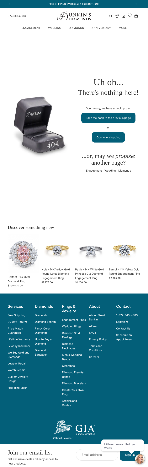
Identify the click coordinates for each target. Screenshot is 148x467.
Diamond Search (45, 321)
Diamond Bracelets (74, 383)
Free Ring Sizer (17, 387)
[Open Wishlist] (130, 16)
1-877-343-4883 (127, 315)
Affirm (93, 326)
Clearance (68, 365)
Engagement (94, 170)
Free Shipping (16, 315)
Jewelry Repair (17, 363)
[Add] (33, 267)
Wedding (110, 170)
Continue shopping (108, 137)
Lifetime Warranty (19, 339)
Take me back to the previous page (108, 117)
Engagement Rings (74, 319)
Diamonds (124, 170)
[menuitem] (123, 28)
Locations (122, 321)
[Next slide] (35, 254)
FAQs (92, 332)
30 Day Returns (17, 321)
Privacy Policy (98, 339)
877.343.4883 (17, 16)
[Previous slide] (12, 254)
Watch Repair (16, 370)
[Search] (111, 16)
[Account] (123, 16)
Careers (94, 357)
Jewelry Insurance (19, 346)
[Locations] (117, 16)
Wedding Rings (71, 326)
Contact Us (123, 328)
